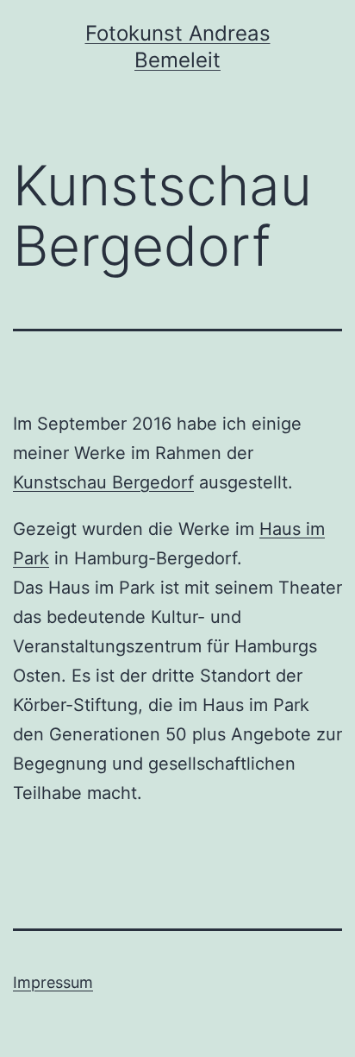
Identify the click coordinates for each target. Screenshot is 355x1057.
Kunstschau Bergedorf (103, 482)
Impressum (53, 982)
